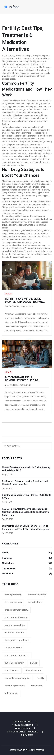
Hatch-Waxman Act (14, 632)
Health (8, 294)
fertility (40, 678)
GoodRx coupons (13, 647)
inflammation (11, 693)
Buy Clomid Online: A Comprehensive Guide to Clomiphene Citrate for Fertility (21, 379)
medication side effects (17, 655)
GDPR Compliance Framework (22, 732)
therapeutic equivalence (17, 640)
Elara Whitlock (11, 385)
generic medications (15, 625)
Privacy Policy (22, 728)
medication (36, 685)
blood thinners (12, 670)
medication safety (37, 594)
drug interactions (13, 602)
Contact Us (27, 735)
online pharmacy (13, 594)
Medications (27, 563)
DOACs (33, 663)
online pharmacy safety (16, 610)
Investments (27, 573)
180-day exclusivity (14, 663)
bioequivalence (33, 670)
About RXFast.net (22, 722)
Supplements (27, 568)
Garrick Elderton (12, 306)
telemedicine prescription (17, 678)
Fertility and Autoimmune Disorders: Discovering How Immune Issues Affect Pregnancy (24, 300)
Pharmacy (27, 558)
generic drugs (35, 602)
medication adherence (16, 617)
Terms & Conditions (22, 725)
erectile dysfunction (15, 685)
